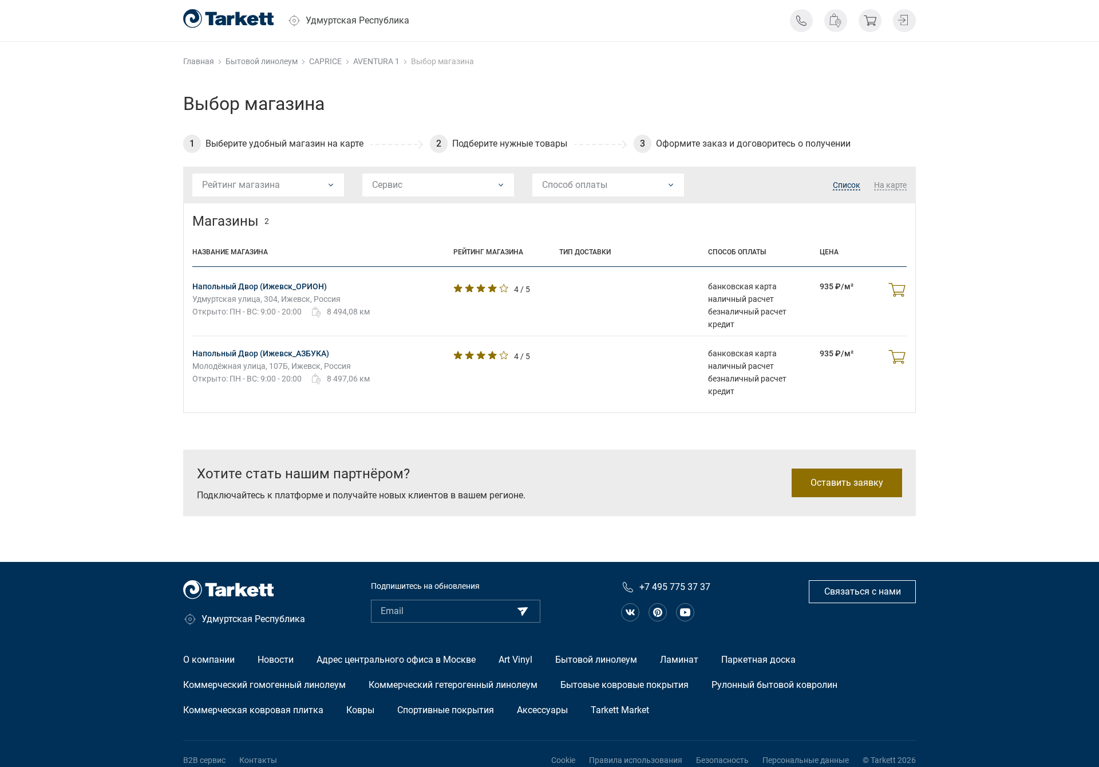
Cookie (563, 760)
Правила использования (635, 760)
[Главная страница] (228, 18)
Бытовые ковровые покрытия (624, 684)
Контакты (258, 760)
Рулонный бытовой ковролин (774, 684)
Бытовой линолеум (596, 659)
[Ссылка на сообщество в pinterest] (658, 612)
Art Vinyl (515, 659)
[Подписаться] (522, 611)
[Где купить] (835, 20)
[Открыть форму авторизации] (904, 20)
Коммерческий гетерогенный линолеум (453, 684)
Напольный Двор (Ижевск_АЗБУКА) (260, 353)
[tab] (846, 185)
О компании (209, 659)
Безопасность (722, 760)
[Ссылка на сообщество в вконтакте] (630, 612)
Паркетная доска (758, 659)
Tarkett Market (620, 710)
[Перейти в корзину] (870, 20)
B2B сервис (204, 760)
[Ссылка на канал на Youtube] (685, 612)
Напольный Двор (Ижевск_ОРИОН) (259, 286)
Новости (276, 659)
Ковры (360, 710)
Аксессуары (542, 710)
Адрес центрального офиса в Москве (396, 659)
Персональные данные (805, 760)
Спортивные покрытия (445, 710)
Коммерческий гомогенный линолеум (264, 684)
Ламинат (679, 659)
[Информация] (801, 20)
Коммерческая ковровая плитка (253, 710)
